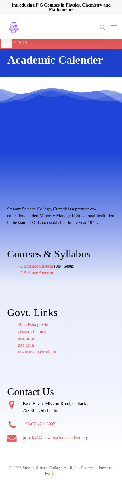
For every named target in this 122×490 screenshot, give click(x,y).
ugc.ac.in (26, 345)
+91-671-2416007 (39, 424)
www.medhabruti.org (37, 351)
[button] (114, 27)
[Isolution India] (64, 474)
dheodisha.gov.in (33, 324)
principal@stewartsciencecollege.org (55, 437)
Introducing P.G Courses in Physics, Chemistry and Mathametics (61, 7)
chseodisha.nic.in (33, 331)
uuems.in (26, 338)
